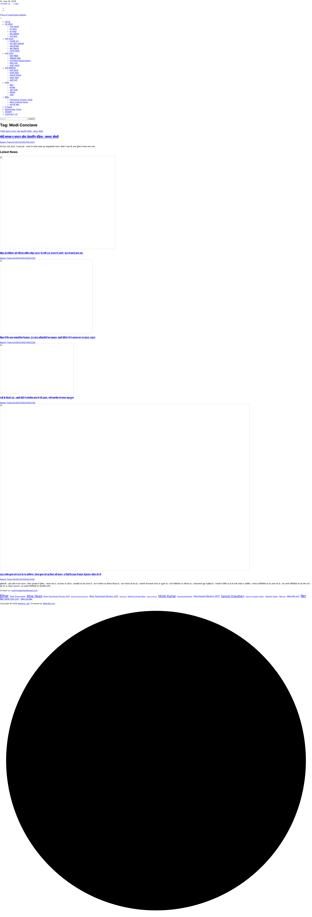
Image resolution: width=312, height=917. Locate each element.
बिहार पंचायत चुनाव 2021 (9, 599)
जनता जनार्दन (14, 65)
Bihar (4, 596)
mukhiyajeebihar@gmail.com (24, 590)
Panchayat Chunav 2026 (21, 99)
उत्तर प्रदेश (14, 90)
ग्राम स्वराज (9, 39)
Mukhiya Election (152, 596)
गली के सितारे (15, 51)
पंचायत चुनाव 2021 (293, 596)
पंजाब (12, 95)
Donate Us (6, 3)
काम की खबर (14, 104)
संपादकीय (8, 112)
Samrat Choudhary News (255, 596)
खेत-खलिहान (14, 34)
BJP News (123, 596)
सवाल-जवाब (14, 77)
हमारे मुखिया (14, 56)
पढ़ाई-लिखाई (14, 46)
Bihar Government (18, 596)
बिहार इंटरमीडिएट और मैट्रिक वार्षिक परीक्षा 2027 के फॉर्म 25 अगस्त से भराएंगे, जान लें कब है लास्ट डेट (41, 253)
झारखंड (12, 87)
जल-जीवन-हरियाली (17, 43)
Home (7, 21)
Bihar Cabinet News (19, 102)
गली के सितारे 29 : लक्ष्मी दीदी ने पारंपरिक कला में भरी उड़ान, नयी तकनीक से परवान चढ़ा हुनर (37, 397)
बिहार (12, 85)
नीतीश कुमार (282, 596)
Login (16, 3)
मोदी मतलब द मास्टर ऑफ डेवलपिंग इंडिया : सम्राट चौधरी (29, 136)
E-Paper (8, 107)
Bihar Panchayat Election (79, 596)
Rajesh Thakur (6, 142)
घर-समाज (13, 29)
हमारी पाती (13, 80)
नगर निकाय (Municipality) (20, 60)
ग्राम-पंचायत (14, 26)
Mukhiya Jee (23, 603)
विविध (7, 97)
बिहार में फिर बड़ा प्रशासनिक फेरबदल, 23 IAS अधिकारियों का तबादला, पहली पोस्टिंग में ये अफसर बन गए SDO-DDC (47, 337)
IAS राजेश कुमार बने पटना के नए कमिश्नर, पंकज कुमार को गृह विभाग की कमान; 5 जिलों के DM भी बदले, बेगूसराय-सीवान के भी (50, 574)
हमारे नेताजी (14, 70)
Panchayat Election (184, 596)
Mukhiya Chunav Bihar (137, 596)
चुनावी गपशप (14, 73)
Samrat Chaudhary (232, 596)
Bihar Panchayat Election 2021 (103, 596)
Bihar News (34, 596)
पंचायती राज (14, 41)
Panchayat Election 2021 (207, 596)
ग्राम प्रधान (9, 53)
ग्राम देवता (13, 36)
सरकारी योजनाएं (15, 75)
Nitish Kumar (167, 596)
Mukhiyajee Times (13, 109)
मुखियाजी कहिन (15, 58)
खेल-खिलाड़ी (14, 48)
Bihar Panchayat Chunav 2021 (57, 596)
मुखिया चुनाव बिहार (26, 599)
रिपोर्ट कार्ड (13, 63)
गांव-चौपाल (9, 24)
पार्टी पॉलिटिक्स (10, 68)
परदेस (7, 82)
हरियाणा (12, 92)
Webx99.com (49, 603)
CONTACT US (11, 114)
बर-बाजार (13, 31)
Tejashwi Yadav (271, 596)
